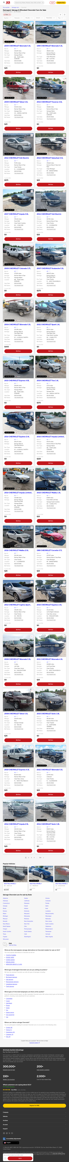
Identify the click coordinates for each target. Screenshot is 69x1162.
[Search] (42, 2)
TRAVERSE (50, 18)
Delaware (26, 903)
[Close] (31, 1155)
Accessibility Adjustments (13, 1138)
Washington (27, 936)
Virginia (5, 936)
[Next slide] (30, 32)
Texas (4, 934)
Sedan (8, 1008)
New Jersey (48, 921)
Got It (20, 1158)
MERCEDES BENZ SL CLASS (14, 964)
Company (5, 1112)
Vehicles (5, 1116)
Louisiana (48, 911)
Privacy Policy (55, 1153)
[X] (9, 1133)
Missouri (5, 918)
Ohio (25, 926)
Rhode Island (49, 929)
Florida (47, 903)
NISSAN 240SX (10, 962)
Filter (7, 14)
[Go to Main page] (8, 2)
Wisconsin (6, 939)
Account (5, 1124)
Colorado (47, 900)
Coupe (8, 1001)
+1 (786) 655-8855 (7, 1147)
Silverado (18, 18)
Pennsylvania (27, 929)
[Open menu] (4, 2)
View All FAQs (12, 945)
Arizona (47, 898)
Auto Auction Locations (43, 1070)
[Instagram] (4, 1133)
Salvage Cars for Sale (9, 1070)
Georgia (5, 906)
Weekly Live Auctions (9, 1079)
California (26, 900)
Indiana (26, 908)
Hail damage (9, 979)
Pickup (8, 1005)
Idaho (46, 906)
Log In (52, 2)
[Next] (43, 857)
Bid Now (18, 72)
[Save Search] (64, 14)
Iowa (46, 908)
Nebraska (48, 918)
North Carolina (49, 924)
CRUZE (39, 18)
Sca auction (6, 7)
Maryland (26, 913)
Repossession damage (12, 981)
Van (7, 1017)
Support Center (34, 1042)
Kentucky (26, 911)
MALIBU (29, 18)
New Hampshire (28, 921)
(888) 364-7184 (17, 1147)
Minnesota (27, 916)
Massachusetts (49, 913)
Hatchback (9, 1003)
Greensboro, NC (10, 1032)
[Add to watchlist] (32, 23)
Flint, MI (8, 1036)
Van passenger (10, 1014)
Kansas (5, 911)
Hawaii (26, 906)
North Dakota (6, 926)
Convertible (9, 998)
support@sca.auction (28, 1147)
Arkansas (5, 900)
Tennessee (48, 931)
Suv (7, 1010)
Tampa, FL (9, 1029)
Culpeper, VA (9, 1034)
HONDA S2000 (10, 959)
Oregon (5, 929)
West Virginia (49, 936)
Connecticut (6, 903)
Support (5, 1128)
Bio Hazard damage (11, 977)
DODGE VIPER (10, 957)
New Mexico (6, 924)
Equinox (8, 18)
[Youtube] (12, 1133)
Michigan (5, 916)
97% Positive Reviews (9, 1087)
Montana (26, 918)
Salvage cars (15, 7)
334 (40, 857)
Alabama (5, 898)
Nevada (5, 921)
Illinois (4, 908)
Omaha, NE (9, 1027)
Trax (61, 18)
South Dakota (28, 931)
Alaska (26, 898)
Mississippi (48, 916)
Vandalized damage (11, 984)
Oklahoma (48, 926)
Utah (25, 934)
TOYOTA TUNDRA (11, 955)
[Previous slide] (5, 32)
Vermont (47, 934)
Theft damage (10, 986)
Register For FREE (34, 1105)
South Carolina (7, 931)
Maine (4, 913)
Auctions (5, 1120)
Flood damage (10, 975)
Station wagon (10, 1012)
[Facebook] (7, 1133)
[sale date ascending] (60, 14)
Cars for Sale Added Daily (44, 1079)
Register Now (61, 2)
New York (26, 924)
